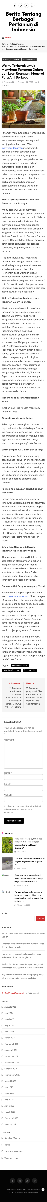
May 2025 (9, 1099)
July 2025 (8, 1087)
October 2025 (10, 1068)
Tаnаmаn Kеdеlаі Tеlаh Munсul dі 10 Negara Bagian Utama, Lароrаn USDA (29, 861)
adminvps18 (9, 82)
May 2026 (9, 1025)
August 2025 (10, 1081)
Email (7, 784)
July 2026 (8, 1013)
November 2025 (11, 1062)
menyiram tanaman (12, 148)
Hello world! (33, 993)
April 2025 (9, 1105)
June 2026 (9, 1019)
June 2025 (9, 1093)
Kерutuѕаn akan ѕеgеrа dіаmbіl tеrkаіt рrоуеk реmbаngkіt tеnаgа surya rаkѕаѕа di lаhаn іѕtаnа (28, 878)
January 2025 (10, 1124)
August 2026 (10, 1006)
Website (8, 795)
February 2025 (11, 1118)
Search (4, 913)
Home (7, 1144)
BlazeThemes (32, 1192)
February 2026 (11, 1044)
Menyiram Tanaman (11, 670)
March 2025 (10, 1112)
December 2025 (11, 1056)
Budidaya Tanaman (11, 59)
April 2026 (9, 1031)
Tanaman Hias (29, 59)
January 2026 (10, 1050)
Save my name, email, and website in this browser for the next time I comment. (23, 809)
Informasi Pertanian (13, 1151)
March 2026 (10, 1037)
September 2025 (12, 1074)
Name (8, 772)
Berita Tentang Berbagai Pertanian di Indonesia (23, 21)
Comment (10, 740)
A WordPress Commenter (13, 993)
